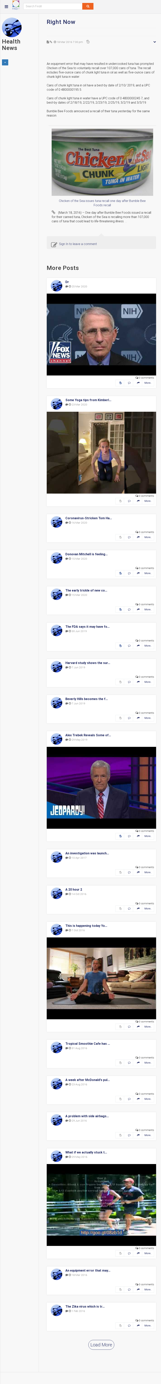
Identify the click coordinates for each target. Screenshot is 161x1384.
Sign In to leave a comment (78, 244)
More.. (148, 382)
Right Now (61, 21)
